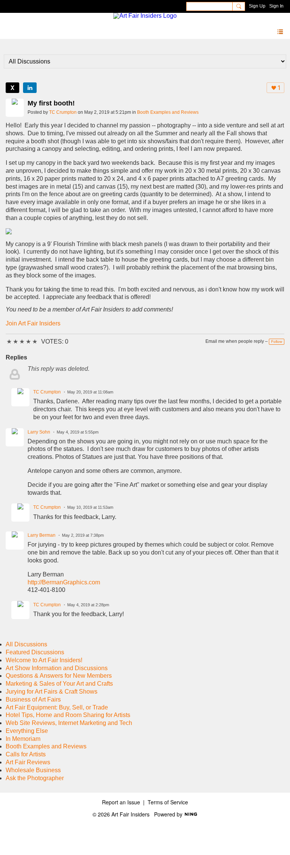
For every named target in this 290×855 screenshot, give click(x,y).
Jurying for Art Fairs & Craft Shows (51, 691)
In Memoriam (23, 739)
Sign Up (257, 6)
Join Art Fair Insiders (33, 323)
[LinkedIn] (30, 87)
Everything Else (27, 731)
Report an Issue (121, 802)
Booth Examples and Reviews (168, 112)
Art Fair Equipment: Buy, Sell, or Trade (57, 707)
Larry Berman (42, 535)
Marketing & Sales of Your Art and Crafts (59, 683)
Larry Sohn (39, 432)
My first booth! (51, 103)
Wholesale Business (33, 770)
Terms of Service (168, 802)
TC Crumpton (63, 112)
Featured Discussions (35, 652)
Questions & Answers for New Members (59, 675)
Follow (276, 341)
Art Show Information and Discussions (57, 668)
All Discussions (26, 644)
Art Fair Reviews (28, 762)
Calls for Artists (26, 754)
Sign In (276, 6)
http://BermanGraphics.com (64, 582)
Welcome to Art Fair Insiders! (44, 660)
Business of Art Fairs (33, 699)
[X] (12, 87)
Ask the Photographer (35, 778)
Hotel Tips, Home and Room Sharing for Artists (68, 715)
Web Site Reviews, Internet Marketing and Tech (69, 723)
